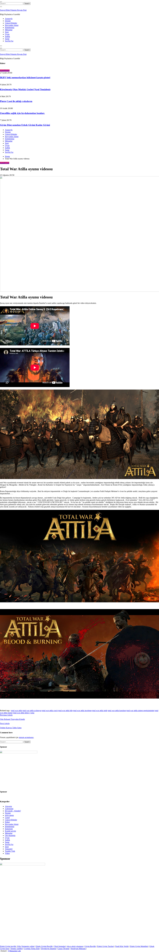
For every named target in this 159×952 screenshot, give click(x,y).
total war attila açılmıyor (32, 710)
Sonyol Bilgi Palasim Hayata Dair (13, 10)
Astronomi (9, 809)
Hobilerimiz (9, 27)
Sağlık (7, 36)
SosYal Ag (9, 41)
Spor (7, 32)
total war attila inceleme (82, 710)
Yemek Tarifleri (16, 949)
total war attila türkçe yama (23, 713)
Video (7, 853)
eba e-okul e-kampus (75, 946)
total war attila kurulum (117, 710)
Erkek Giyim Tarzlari (105, 946)
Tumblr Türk (10, 851)
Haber (7, 70)
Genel (2, 70)
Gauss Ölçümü (63, 949)
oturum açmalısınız (26, 737)
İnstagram (9, 829)
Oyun (7, 34)
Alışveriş (8, 806)
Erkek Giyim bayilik (8, 946)
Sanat (7, 39)
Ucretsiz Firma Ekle (32, 949)
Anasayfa (8, 19)
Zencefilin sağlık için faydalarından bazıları (22, 113)
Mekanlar (8, 30)
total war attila (16, 710)
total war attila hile (65, 710)
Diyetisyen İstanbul (48, 949)
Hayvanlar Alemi (11, 25)
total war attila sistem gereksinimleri (140, 710)
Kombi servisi (10, 831)
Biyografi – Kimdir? (13, 811)
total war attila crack (50, 710)
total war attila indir (99, 710)
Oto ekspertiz (10, 835)
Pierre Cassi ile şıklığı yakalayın (16, 101)
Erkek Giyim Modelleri (139, 946)
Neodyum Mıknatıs (78, 949)
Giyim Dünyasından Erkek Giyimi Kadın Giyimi (25, 125)
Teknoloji (8, 849)
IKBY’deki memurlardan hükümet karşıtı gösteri (25, 77)
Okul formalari (60, 946)
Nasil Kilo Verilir (122, 946)
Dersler (8, 21)
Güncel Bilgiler (11, 23)
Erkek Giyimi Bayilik (44, 946)
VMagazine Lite (14, 951)
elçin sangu (9, 815)
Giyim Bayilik (90, 946)
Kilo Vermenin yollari (25, 946)
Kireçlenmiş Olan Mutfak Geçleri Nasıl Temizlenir (25, 89)
